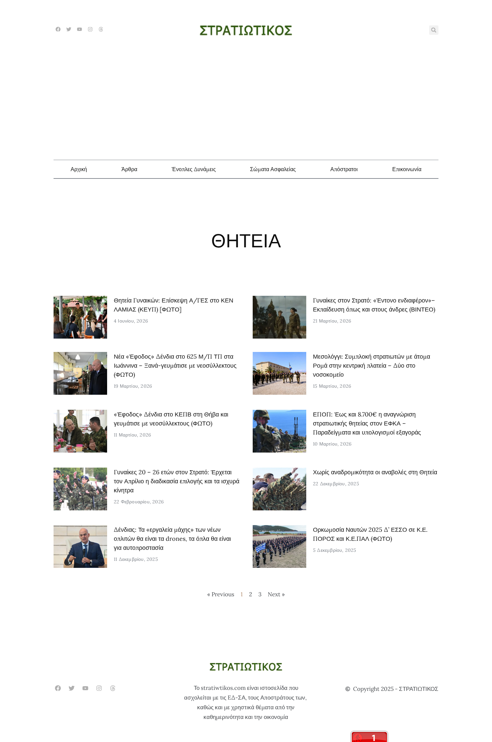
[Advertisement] (246, 99)
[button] (433, 30)
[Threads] (100, 29)
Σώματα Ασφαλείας (273, 169)
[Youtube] (79, 29)
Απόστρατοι (344, 169)
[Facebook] (58, 29)
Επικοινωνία (406, 169)
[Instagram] (90, 29)
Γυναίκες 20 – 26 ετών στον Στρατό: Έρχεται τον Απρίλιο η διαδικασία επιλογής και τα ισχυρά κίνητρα (176, 481)
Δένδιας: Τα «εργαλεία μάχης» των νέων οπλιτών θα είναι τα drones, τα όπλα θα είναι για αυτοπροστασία (172, 538)
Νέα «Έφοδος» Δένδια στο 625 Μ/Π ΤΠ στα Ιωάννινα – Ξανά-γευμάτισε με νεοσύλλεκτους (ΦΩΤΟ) (175, 365)
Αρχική (79, 169)
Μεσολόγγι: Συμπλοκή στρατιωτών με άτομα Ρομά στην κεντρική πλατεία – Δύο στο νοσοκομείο (371, 365)
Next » (276, 594)
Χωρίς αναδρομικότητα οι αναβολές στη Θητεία (375, 472)
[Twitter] (68, 29)
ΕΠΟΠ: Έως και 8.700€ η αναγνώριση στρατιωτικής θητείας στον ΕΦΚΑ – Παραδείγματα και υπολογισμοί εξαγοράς (367, 423)
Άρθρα (129, 169)
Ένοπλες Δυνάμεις (194, 169)
